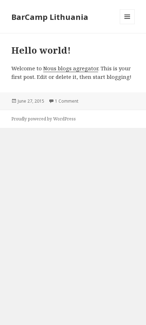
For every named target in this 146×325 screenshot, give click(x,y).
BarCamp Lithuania (49, 16)
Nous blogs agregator (70, 68)
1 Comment (66, 101)
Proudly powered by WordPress (43, 119)
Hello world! (41, 50)
